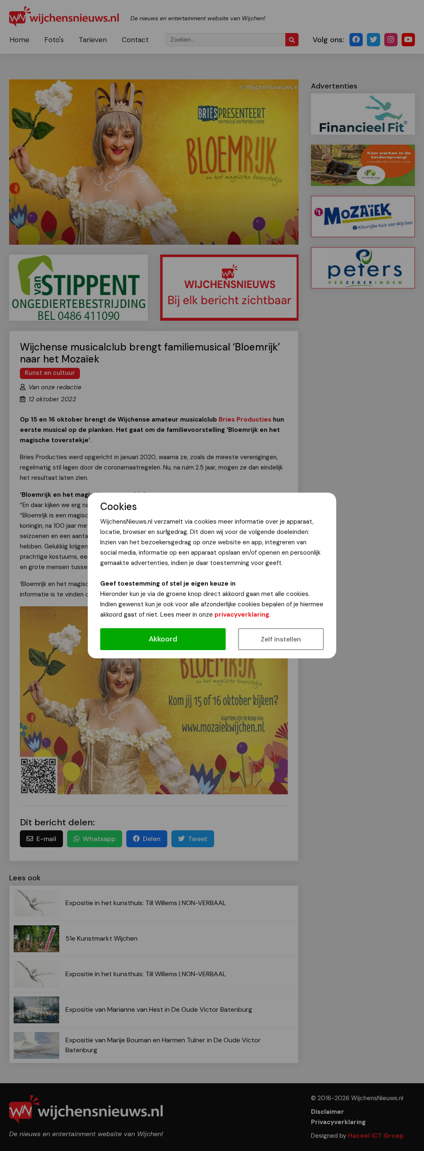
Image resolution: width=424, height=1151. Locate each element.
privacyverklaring (241, 614)
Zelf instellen (281, 639)
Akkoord (163, 639)
